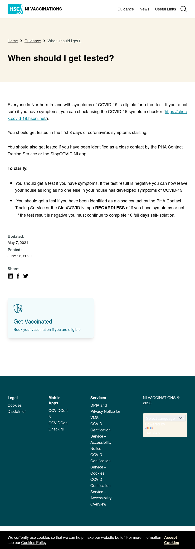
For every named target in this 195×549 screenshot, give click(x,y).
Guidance (125, 9)
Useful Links (165, 9)
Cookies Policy (33, 542)
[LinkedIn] (10, 276)
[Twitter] (26, 276)
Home (13, 40)
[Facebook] (18, 276)
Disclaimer (17, 411)
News (144, 9)
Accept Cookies (171, 540)
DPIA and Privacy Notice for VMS (105, 411)
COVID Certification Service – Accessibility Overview (101, 492)
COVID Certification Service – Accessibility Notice (101, 436)
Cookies (15, 405)
